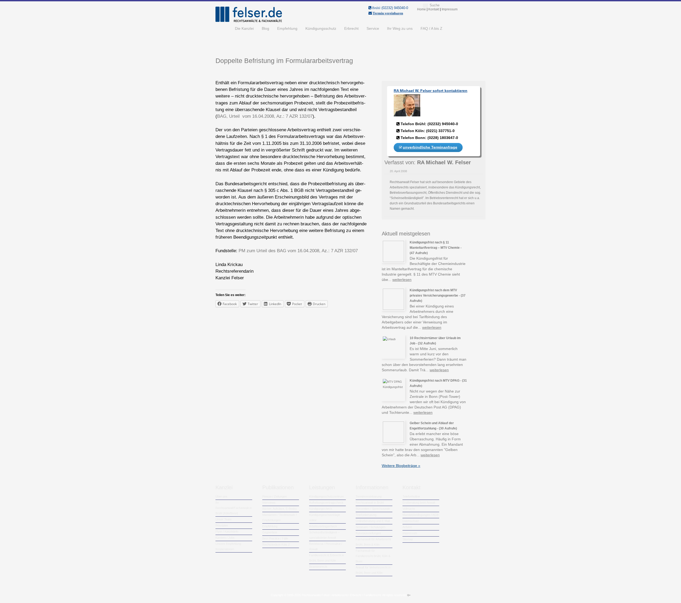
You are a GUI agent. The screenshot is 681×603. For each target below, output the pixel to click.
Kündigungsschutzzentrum (326, 496)
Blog (265, 28)
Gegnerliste (269, 532)
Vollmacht (408, 508)
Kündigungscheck (320, 508)
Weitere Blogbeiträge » (401, 465)
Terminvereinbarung (368, 496)
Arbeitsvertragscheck (323, 526)
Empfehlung (287, 28)
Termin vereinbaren (388, 13)
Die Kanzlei (244, 28)
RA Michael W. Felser (444, 162)
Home (223, 28)
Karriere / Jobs (225, 537)
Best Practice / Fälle (275, 538)
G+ (408, 595)
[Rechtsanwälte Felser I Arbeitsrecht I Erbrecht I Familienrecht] (248, 21)
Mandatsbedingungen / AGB (420, 514)
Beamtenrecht (318, 566)
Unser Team (223, 519)
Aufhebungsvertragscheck (326, 502)
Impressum (409, 533)
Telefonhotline (411, 496)
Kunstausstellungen (368, 533)
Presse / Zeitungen (274, 496)
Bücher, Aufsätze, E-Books (279, 508)
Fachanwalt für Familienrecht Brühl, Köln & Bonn (373, 556)
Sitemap (407, 539)
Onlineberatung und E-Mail (373, 520)
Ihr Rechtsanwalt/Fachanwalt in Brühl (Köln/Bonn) (233, 508)
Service (373, 28)
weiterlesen (402, 279)
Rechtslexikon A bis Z (276, 544)
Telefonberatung (366, 514)
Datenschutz (410, 520)
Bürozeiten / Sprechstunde (373, 508)
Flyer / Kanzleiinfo (226, 531)
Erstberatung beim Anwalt (418, 502)
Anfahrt (407, 527)
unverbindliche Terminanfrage (430, 147)
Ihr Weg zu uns (400, 28)
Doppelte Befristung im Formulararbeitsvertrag (284, 60)
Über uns (221, 496)
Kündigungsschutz (320, 28)
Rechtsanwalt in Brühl (370, 502)
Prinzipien (221, 525)
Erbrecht (351, 28)
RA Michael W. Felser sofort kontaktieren (430, 90)
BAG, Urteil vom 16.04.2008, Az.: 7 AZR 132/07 (265, 116)
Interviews (269, 502)
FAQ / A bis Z (431, 28)
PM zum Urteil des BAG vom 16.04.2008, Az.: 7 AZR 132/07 (298, 250)
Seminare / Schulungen (370, 527)
